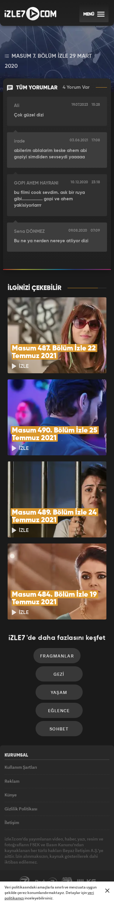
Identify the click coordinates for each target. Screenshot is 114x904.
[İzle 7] (30, 13)
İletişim (12, 822)
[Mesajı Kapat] (107, 890)
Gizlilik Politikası (21, 809)
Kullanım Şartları (21, 767)
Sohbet (59, 729)
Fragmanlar (57, 656)
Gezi (59, 674)
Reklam (12, 781)
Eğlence (59, 710)
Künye (11, 795)
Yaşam (59, 692)
